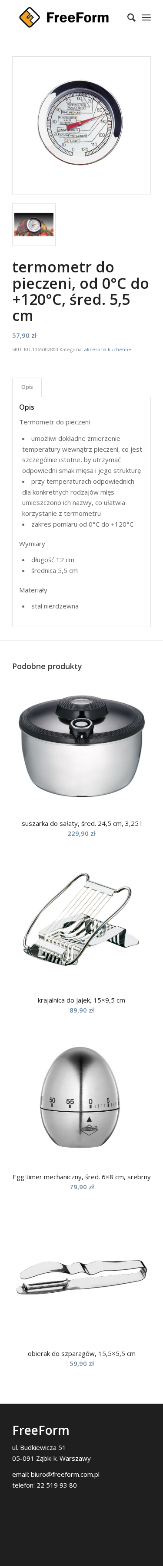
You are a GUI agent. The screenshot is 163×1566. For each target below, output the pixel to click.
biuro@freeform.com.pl (65, 1474)
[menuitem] (127, 17)
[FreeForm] (67, 17)
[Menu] (146, 17)
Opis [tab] (27, 387)
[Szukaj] (127, 17)
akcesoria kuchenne (107, 349)
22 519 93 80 (57, 1485)
